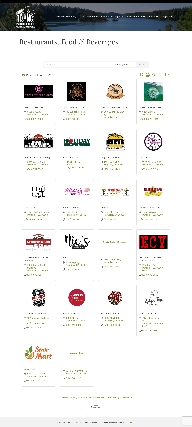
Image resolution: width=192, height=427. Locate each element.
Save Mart (29, 369)
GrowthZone (131, 423)
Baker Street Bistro (34, 107)
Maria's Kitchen (71, 207)
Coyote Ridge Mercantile (114, 107)
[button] (23, 75)
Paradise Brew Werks (35, 313)
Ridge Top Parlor (148, 313)
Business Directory (66, 16)
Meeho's (105, 207)
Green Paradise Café (150, 107)
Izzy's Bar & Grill (110, 157)
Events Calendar (86, 398)
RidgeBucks (167, 16)
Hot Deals (101, 398)
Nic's (65, 258)
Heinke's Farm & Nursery (37, 157)
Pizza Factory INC (110, 313)
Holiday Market (71, 157)
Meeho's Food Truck (150, 207)
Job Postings (114, 398)
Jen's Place (145, 157)
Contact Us (127, 398)
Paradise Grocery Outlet (76, 313)
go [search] (143, 64)
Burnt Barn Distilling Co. (76, 107)
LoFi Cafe (29, 207)
